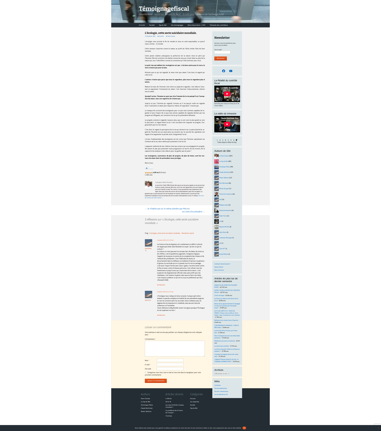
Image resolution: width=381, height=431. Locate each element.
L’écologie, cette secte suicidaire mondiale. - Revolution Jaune (171, 233)
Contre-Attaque (219, 295)
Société (152, 25)
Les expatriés (194, 402)
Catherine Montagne (225, 238)
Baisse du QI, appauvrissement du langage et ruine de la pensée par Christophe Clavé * (227, 306)
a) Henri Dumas (224, 156)
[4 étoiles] (150, 172)
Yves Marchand (223, 183)
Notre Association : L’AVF (196, 25)
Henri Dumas (171, 36)
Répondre (162, 285)
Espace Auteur (218, 267)
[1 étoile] (145, 172)
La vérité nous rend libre (221, 346)
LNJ (220, 243)
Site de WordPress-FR (221, 394)
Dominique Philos (224, 167)
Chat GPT (222, 248)
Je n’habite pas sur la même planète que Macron (167, 208)
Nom (147, 360)
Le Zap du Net (223, 161)
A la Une (142, 25)
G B (220, 221)
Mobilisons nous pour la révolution (224, 341)
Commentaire (150, 339)
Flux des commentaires (221, 391)
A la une (192, 398)
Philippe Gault (223, 205)
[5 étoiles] (152, 172)
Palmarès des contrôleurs (219, 25)
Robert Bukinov (224, 177)
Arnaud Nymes (223, 254)
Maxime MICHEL (224, 227)
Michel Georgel (224, 188)
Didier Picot (223, 216)
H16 (220, 199)
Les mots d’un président (193, 211)
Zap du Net (163, 25)
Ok (244, 428)
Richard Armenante (225, 210)
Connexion (217, 385)
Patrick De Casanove (225, 194)
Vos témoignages (177, 25)
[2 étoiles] (147, 172)
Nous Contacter (219, 270)
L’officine (168, 398)
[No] (379, 428)
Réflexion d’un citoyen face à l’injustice (226, 320)
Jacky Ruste (223, 232)
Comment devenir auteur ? (222, 264)
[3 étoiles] (149, 172)
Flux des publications (220, 388)
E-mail (148, 365)
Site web (148, 369)
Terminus (168, 416)
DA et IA (168, 402)
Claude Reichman (224, 172)
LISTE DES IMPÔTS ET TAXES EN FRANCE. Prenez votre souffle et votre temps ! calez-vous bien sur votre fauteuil (227, 313)
